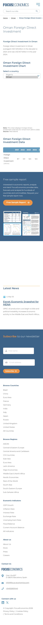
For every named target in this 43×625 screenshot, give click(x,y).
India (5, 409)
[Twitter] (7, 602)
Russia (6, 420)
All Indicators (8, 531)
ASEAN (6, 444)
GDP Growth (8, 505)
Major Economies (10, 470)
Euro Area (7, 397)
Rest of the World (10, 481)
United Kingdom (10, 423)
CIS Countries (9, 455)
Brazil (5, 390)
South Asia (7, 485)
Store (5, 548)
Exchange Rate (9, 516)
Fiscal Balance (9, 524)
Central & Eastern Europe (13, 448)
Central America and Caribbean (16, 451)
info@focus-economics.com (17, 583)
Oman (13, 18)
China (5, 394)
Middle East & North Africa (14, 474)
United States (9, 427)
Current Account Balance (13, 528)
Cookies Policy (22, 611)
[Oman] (22, 77)
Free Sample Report (16, 202)
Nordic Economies (10, 477)
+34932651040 (12, 589)
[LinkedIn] (3, 602)
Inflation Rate (9, 509)
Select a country (11, 71)
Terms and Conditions (13, 614)
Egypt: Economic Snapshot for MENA (21, 303)
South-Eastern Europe (12, 488)
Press (5, 552)
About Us (7, 544)
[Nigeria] (22, 74)
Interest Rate (8, 513)
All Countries (8, 431)
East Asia (7, 459)
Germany (7, 405)
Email (6, 357)
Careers (6, 555)
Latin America (9, 466)
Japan (5, 416)
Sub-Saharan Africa (11, 492)
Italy (5, 412)
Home (5, 18)
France (6, 401)
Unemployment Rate (12, 520)
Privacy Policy (8, 611)
